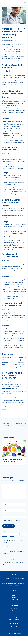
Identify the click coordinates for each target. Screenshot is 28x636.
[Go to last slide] (4, 453)
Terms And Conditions (14, 619)
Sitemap (14, 601)
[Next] (24, 453)
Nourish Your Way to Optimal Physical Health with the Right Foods (21, 425)
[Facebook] (11, 626)
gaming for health (6, 414)
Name (4, 504)
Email (4, 510)
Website (5, 517)
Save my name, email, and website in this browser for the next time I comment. (13, 521)
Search (3, 531)
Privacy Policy (14, 617)
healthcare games (16, 414)
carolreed (5, 40)
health (8, 210)
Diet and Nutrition (14, 599)
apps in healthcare (19, 56)
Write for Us (14, 608)
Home (14, 593)
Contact (14, 610)
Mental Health (9, 26)
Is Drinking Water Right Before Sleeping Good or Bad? (7, 424)
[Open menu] (24, 2)
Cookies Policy (14, 615)
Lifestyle (14, 595)
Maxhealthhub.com (9, 578)
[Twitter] (14, 626)
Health (3, 26)
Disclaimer (14, 613)
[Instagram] (17, 626)
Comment (5, 485)
